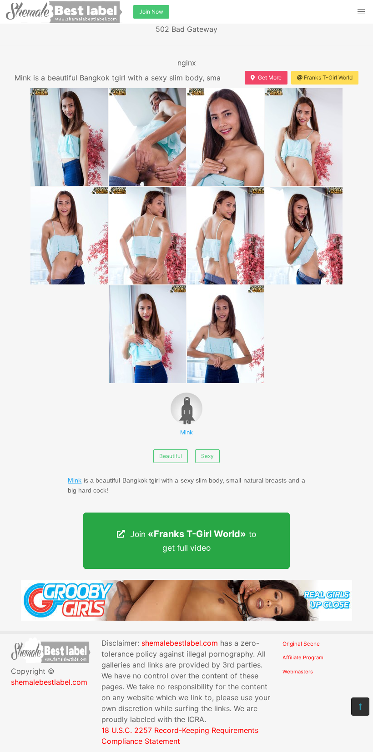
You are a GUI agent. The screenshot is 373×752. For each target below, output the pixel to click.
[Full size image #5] (147, 235)
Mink (186, 432)
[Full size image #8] (147, 334)
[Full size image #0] (69, 137)
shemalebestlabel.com (49, 682)
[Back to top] (360, 706)
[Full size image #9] (225, 334)
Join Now (151, 11)
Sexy (207, 456)
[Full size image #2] (225, 137)
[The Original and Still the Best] (186, 618)
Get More (270, 77)
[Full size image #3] (304, 137)
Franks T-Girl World (328, 77)
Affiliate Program (302, 657)
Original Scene (301, 643)
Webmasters (297, 671)
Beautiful (170, 456)
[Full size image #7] (304, 235)
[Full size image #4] (69, 235)
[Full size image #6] (225, 235)
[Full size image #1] (147, 137)
